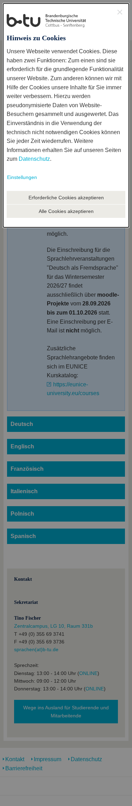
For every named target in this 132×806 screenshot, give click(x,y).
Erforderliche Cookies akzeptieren (66, 197)
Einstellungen (22, 177)
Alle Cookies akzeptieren (66, 211)
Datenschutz (34, 159)
